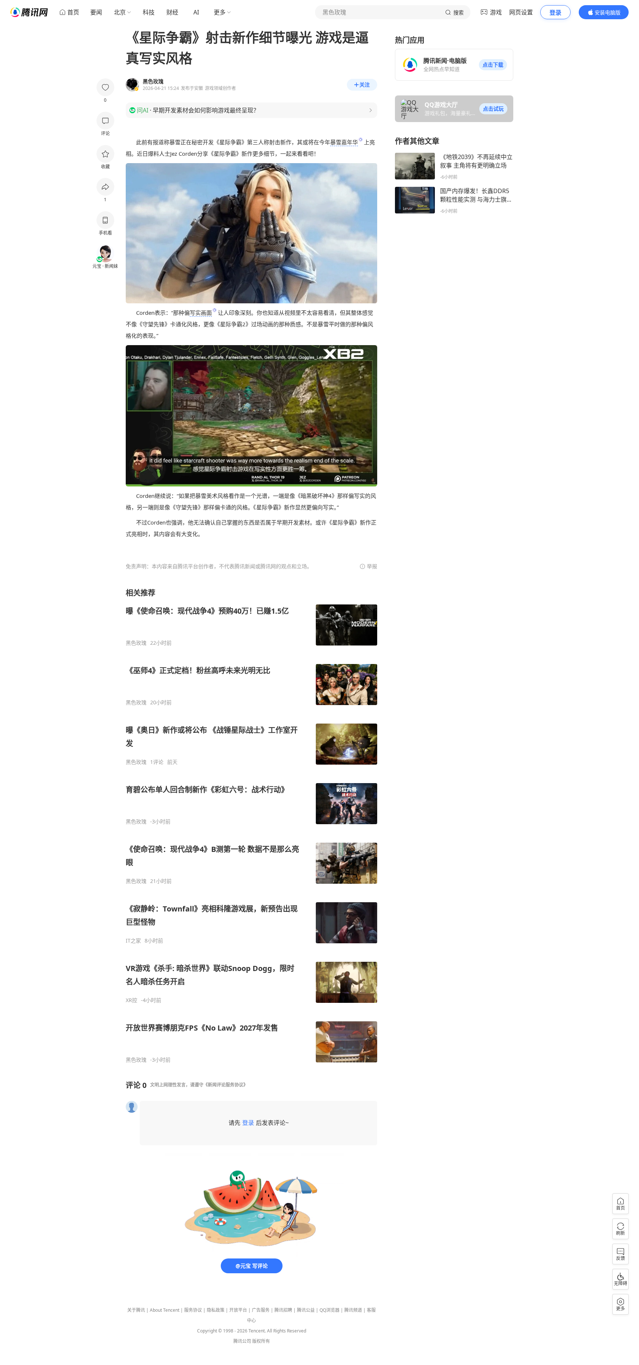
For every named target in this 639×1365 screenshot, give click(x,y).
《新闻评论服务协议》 (225, 1085)
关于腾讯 (136, 1310)
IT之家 (133, 940)
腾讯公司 (242, 1341)
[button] (493, 64)
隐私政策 (215, 1310)
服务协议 (193, 1310)
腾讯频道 (353, 1310)
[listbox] (251, 825)
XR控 (131, 1000)
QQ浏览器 (329, 1310)
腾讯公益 (306, 1310)
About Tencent (164, 1310)
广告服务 (261, 1310)
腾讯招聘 (283, 1310)
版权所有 (261, 1341)
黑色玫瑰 (136, 643)
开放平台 (238, 1310)
